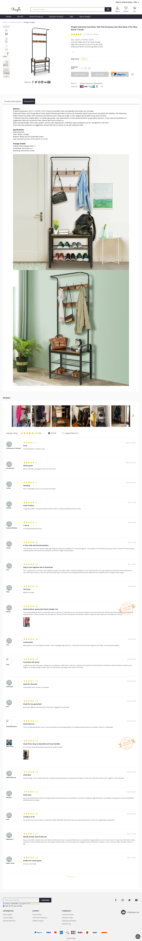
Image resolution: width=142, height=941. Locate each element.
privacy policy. (35, 904)
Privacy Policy (37, 915)
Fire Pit (20, 16)
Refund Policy (66, 924)
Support (36, 911)
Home (8, 16)
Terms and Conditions (40, 918)
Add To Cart (80, 74)
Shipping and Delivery (69, 921)
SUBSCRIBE (45, 900)
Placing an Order (67, 918)
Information (8, 911)
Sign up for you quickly (13, 906)
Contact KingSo (8, 918)
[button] (133, 415)
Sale (71, 16)
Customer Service (68, 915)
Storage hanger (29, 22)
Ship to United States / (126, 2)
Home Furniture (36, 16)
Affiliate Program (38, 921)
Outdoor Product (56, 16)
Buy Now (100, 74)
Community (66, 911)
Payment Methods (9, 921)
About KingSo (85, 16)
